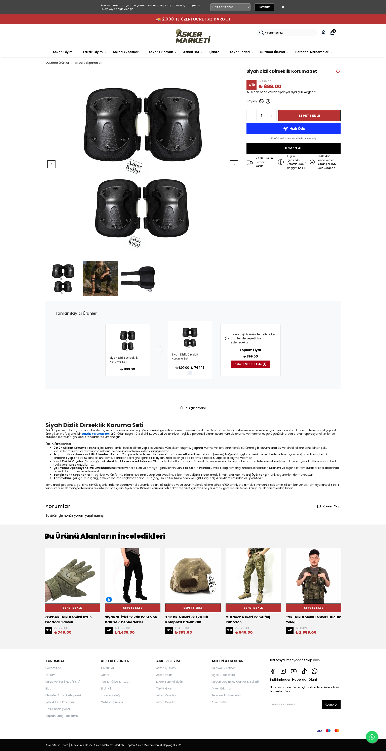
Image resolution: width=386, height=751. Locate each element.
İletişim (50, 675)
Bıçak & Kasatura (223, 675)
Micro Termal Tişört (169, 682)
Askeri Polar (164, 675)
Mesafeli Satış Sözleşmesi (63, 695)
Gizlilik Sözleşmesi (57, 709)
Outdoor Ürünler (272, 52)
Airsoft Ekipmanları (88, 62)
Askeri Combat (166, 695)
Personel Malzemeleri (312, 52)
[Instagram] (283, 671)
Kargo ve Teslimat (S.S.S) (62, 682)
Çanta (214, 52)
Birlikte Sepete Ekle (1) (250, 364)
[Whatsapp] (314, 671)
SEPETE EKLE (309, 115)
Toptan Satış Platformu (61, 716)
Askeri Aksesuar (126, 52)
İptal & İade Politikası (59, 702)
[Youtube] (294, 671)
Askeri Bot (191, 52)
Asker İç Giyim (166, 668)
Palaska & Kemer (223, 668)
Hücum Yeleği (110, 695)
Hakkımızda (53, 668)
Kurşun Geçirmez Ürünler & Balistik (235, 682)
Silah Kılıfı (107, 688)
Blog (48, 688)
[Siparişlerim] (323, 32)
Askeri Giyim (63, 52)
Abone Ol (331, 705)
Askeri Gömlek (166, 702)
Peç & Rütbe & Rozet (115, 682)
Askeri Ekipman (161, 52)
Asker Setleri (240, 52)
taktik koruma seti (96, 434)
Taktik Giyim (93, 52)
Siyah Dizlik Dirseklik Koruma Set (124, 360)
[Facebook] (273, 671)
